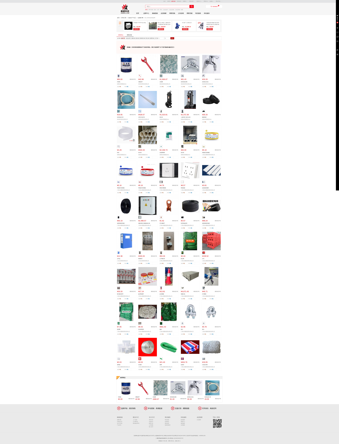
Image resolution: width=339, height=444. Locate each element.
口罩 (158, 9)
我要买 (184, 1)
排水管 (140, 152)
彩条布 (182, 364)
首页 (137, 13)
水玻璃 (161, 81)
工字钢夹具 (162, 258)
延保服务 (183, 419)
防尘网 (182, 258)
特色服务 (207, 13)
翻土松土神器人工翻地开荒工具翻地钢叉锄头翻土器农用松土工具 (164, 24)
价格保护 (167, 421)
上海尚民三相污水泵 (185, 117)
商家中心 (183, 421)
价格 (137, 38)
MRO (146, 9)
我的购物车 (215, 6)
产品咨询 (119, 425)
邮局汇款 (151, 423)
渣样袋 (118, 364)
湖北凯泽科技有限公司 (143, 83)
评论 (147, 38)
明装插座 (183, 188)
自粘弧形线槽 (205, 188)
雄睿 (182, 9)
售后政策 (167, 419)
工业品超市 (165, 9)
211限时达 (135, 421)
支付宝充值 (119, 423)
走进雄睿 (163, 13)
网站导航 (218, 1)
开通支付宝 (119, 421)
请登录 (168, 1)
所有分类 (123, 17)
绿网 (161, 364)
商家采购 (172, 13)
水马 (203, 258)
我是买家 (191, 1)
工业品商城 (177, 9)
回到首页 (179, 1)
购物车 (337, 19)
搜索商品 (120, 35)
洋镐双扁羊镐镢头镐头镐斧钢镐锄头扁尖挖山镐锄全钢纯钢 (212, 24)
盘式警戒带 (141, 294)
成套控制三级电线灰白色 (144, 223)
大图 (124, 38)
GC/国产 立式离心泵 (187, 22)
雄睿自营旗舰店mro (121, 83)
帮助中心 (206, 1)
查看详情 (136, 29)
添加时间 (141, 38)
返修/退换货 (167, 425)
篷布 (161, 329)
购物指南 (155, 13)
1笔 (149, 86)
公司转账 (151, 425)
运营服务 (183, 425)
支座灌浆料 (162, 152)
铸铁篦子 (140, 258)
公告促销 (181, 13)
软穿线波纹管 (184, 223)
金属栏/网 (140, 17)
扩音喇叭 (204, 294)
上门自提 (135, 419)
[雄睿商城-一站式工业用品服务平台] (125, 14)
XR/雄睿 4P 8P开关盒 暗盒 (139, 22)
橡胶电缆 (204, 117)
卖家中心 (199, 1)
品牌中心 (146, 13)
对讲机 (118, 81)
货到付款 (151, 419)
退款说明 (167, 423)
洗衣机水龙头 (205, 81)
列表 (120, 38)
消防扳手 (140, 81)
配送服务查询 (136, 423)
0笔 (127, 86)
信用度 (151, 38)
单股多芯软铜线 (206, 152)
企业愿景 (199, 419)
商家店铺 (189, 13)
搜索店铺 (129, 35)
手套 (161, 9)
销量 (133, 38)
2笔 (149, 263)
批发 (155, 9)
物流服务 (183, 423)
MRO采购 (150, 9)
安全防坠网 (141, 329)
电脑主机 (183, 294)
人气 (156, 38)
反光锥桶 (162, 294)
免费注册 (173, 1)
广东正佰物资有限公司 (122, 260)
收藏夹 (211, 1)
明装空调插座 (163, 188)
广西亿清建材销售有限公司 (208, 154)
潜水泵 (161, 117)
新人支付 (151, 426)
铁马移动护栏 (120, 294)
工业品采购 (171, 9)
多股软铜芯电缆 (120, 223)
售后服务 (198, 13)
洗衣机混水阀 (184, 81)
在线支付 (151, 421)
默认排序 (128, 38)
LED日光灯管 (141, 117)
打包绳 (140, 364)
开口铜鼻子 (162, 223)
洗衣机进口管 (120, 117)
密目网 (118, 329)
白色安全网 (204, 364)
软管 (118, 152)
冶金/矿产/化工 (132, 17)
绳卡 (182, 329)
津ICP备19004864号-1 (162, 438)
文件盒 (118, 258)
